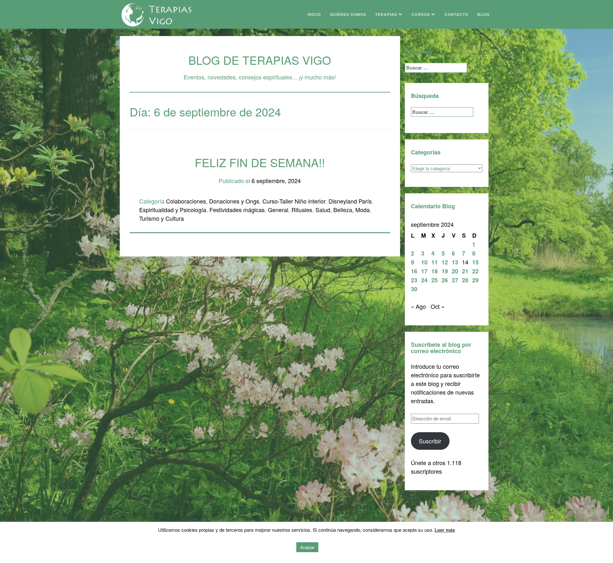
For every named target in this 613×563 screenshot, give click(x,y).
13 (455, 262)
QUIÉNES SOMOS (348, 14)
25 (434, 280)
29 (475, 280)
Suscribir (430, 441)
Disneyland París (350, 201)
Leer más (445, 529)
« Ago (418, 306)
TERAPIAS (386, 14)
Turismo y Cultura (161, 218)
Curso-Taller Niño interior (293, 201)
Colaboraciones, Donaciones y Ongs (212, 201)
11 (434, 262)
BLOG (483, 14)
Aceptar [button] (307, 547)
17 (424, 271)
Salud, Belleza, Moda (342, 209)
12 (445, 262)
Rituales (301, 209)
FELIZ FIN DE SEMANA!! (260, 162)
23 (414, 280)
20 (455, 271)
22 (475, 271)
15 (475, 262)
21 (465, 271)
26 (445, 280)
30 (414, 289)
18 (434, 271)
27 (455, 280)
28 (465, 280)
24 (424, 280)
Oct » (437, 306)
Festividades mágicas (237, 209)
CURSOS (421, 14)
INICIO (314, 14)
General (278, 209)
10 (424, 262)
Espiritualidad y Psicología (172, 209)
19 (445, 271)
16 (414, 271)
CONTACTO (456, 14)
